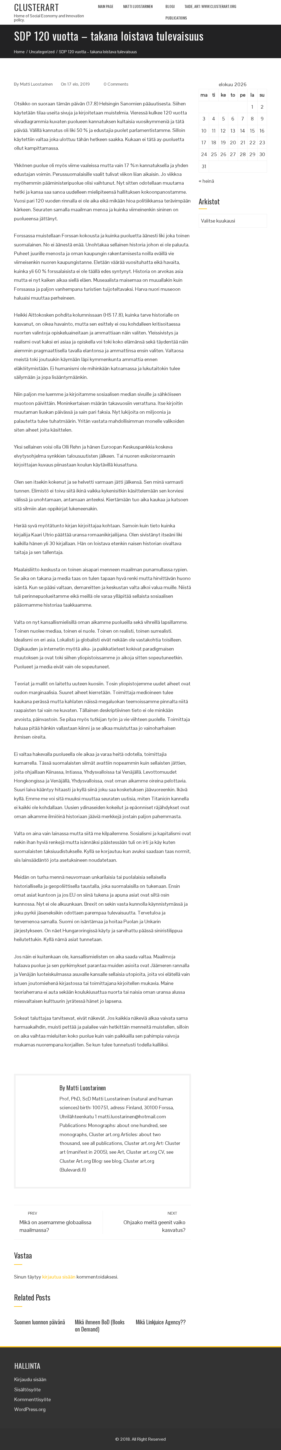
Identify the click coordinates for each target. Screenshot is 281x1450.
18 (213, 142)
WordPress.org (30, 1409)
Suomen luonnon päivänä (39, 1322)
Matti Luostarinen (138, 6)
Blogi (170, 6)
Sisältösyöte (27, 1389)
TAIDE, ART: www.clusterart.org (210, 6)
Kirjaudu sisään (30, 1379)
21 (242, 142)
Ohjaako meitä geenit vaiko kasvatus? (154, 1222)
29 (252, 154)
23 (262, 142)
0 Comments (116, 84)
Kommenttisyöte (32, 1399)
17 (203, 142)
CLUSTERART (36, 7)
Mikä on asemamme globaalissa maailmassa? (55, 1222)
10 (203, 131)
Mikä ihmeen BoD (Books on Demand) (100, 1325)
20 (233, 142)
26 (223, 154)
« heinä (206, 181)
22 (252, 142)
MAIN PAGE (105, 6)
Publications (176, 18)
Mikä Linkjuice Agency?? (161, 1322)
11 (214, 131)
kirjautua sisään (58, 1277)
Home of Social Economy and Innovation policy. (49, 17)
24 (204, 154)
